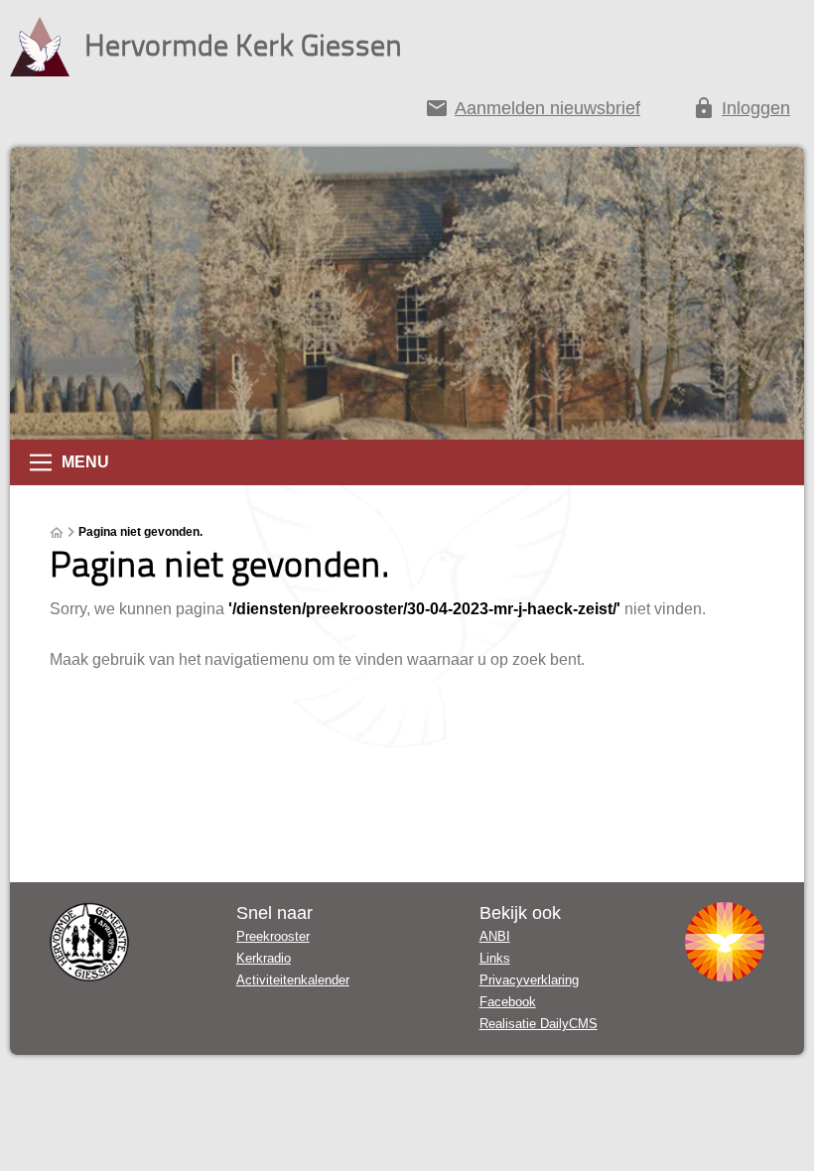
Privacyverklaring (529, 980)
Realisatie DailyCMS (538, 1023)
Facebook (507, 1001)
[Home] (57, 533)
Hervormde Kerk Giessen (243, 44)
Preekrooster (273, 936)
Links (494, 958)
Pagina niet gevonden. (140, 532)
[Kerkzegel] (89, 941)
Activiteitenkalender (292, 980)
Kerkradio (263, 958)
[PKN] (724, 941)
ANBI (494, 936)
